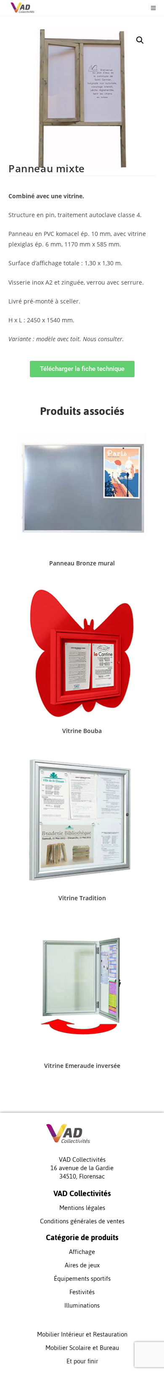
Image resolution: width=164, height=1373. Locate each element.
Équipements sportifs (82, 1278)
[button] (140, 40)
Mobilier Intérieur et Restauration (82, 1334)
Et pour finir (82, 1361)
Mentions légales (82, 1208)
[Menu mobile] (150, 8)
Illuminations (82, 1305)
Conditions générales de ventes (82, 1221)
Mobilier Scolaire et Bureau (82, 1348)
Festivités (82, 1292)
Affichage (82, 1252)
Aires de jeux (82, 1265)
